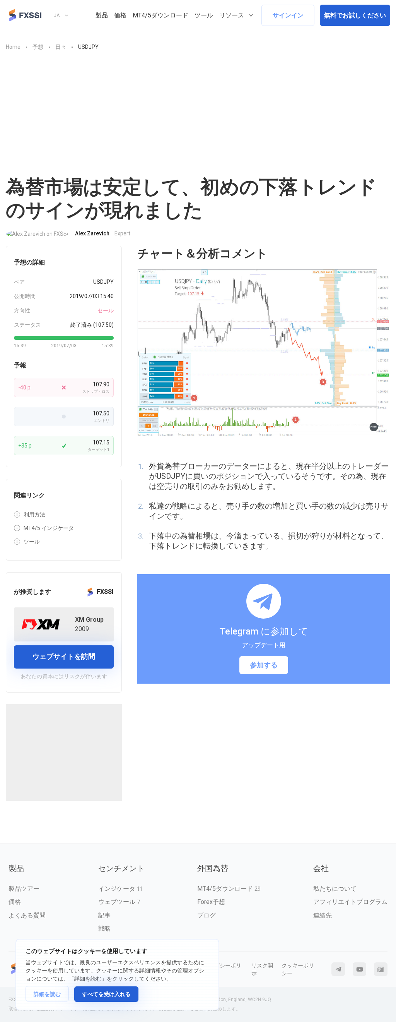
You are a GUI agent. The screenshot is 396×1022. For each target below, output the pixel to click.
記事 (104, 915)
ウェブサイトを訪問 (63, 656)
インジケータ (120, 888)
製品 (102, 15)
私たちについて (335, 888)
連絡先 (322, 915)
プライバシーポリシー (219, 969)
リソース (231, 15)
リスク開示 (262, 969)
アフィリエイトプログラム (350, 901)
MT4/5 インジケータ (49, 528)
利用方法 (34, 514)
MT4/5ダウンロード (160, 15)
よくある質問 (27, 915)
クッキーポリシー (298, 969)
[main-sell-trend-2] (263, 353)
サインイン (288, 15)
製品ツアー (24, 888)
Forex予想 (211, 901)
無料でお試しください (355, 15)
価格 (120, 15)
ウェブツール (119, 901)
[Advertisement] (198, 117)
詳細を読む (47, 994)
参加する (264, 665)
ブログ (206, 915)
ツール (204, 15)
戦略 (104, 928)
